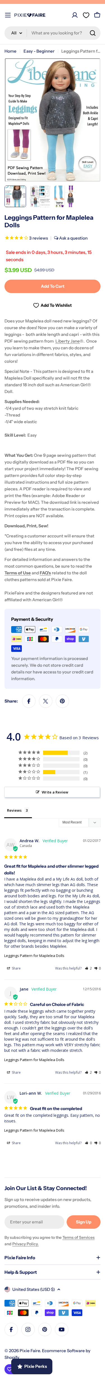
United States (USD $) (33, 1289)
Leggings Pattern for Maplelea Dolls (34, 955)
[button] (88, 968)
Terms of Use (17, 572)
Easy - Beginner (39, 51)
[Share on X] (45, 701)
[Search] (92, 33)
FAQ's (45, 572)
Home (10, 51)
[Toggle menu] (7, 15)
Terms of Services (78, 1237)
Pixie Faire (30, 1350)
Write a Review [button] (55, 792)
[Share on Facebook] (29, 701)
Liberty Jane (67, 341)
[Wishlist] (86, 15)
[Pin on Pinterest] (62, 701)
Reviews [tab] (14, 810)
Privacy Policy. (25, 1243)
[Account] (74, 15)
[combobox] (52, 33)
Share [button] (16, 968)
